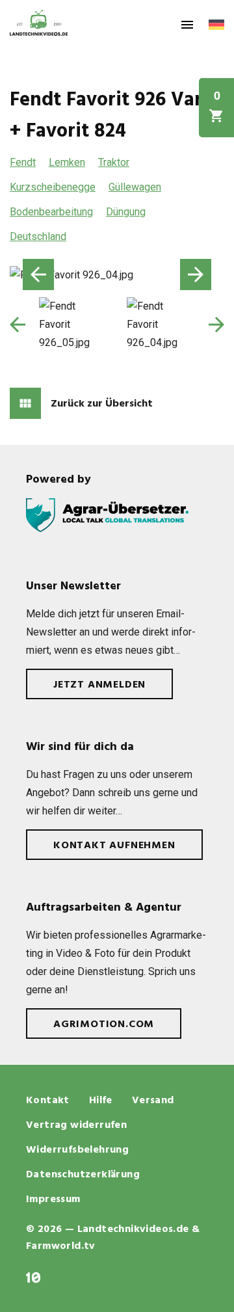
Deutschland (38, 236)
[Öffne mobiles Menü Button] (187, 25)
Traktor (113, 162)
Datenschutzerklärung (83, 1174)
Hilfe (100, 1100)
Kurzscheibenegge (53, 187)
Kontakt (48, 1100)
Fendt (23, 162)
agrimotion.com (103, 1024)
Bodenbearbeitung (51, 212)
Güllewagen (135, 187)
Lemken (67, 162)
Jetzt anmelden (99, 684)
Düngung (126, 212)
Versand (153, 1100)
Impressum (53, 1199)
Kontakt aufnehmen (114, 845)
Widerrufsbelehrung (77, 1150)
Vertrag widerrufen (76, 1125)
